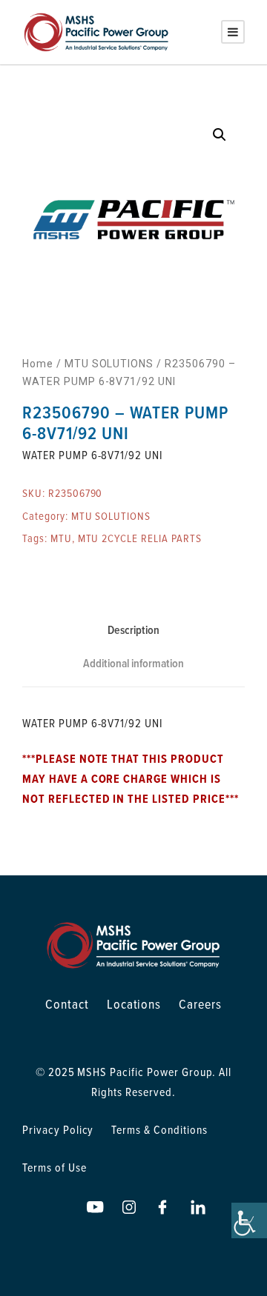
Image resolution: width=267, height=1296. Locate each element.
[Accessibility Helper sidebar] (249, 1220)
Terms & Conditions (159, 1129)
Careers (200, 1004)
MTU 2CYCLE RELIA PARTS (140, 538)
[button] (219, 134)
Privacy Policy (57, 1129)
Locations (134, 1004)
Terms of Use (54, 1167)
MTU (61, 538)
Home (37, 364)
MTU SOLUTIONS (109, 364)
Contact (67, 1004)
